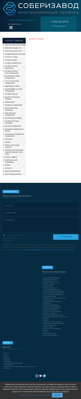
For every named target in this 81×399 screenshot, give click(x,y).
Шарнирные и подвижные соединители (14, 135)
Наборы (8, 142)
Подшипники (10, 102)
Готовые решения (11, 94)
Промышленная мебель (13, 118)
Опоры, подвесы (11, 157)
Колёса (7, 165)
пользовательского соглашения (61, 250)
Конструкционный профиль (15, 45)
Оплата (6, 356)
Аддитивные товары (12, 86)
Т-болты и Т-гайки (11, 57)
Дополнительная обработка (11, 109)
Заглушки (8, 139)
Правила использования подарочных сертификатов (19, 366)
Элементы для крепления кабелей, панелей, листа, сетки (14, 152)
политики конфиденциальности (35, 250)
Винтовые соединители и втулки (14, 130)
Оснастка (8, 168)
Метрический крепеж (12, 171)
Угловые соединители (13, 63)
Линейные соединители (13, 105)
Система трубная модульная (11, 67)
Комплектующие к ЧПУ (13, 48)
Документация (8, 365)
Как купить (7, 368)
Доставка (7, 358)
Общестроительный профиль (12, 98)
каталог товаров (14, 40)
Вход (55, 26)
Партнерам (7, 361)
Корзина (62, 26)
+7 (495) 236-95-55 (59, 22)
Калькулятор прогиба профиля (13, 363)
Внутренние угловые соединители (12, 77)
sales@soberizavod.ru (14, 24)
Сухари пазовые (11, 60)
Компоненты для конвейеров (11, 161)
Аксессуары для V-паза (13, 51)
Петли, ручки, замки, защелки (12, 146)
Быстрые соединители (13, 126)
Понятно (57, 395)
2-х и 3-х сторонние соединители (12, 82)
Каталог (6, 353)
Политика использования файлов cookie (34, 395)
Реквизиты (7, 360)
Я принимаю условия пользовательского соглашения (13, 237)
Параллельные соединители (10, 114)
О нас (5, 354)
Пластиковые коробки (13, 174)
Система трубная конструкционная (11, 72)
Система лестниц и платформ (12, 122)
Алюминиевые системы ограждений (13, 90)
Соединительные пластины (15, 54)
